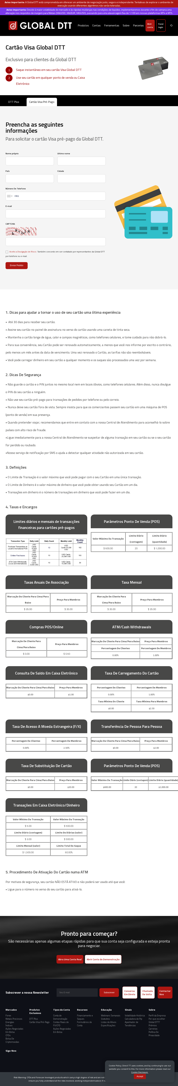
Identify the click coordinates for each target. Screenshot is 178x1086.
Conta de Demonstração (60, 1017)
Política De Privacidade (154, 1033)
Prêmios (153, 1025)
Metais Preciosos (14, 1019)
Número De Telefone (16, 188)
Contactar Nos (165, 992)
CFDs (8, 1035)
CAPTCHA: (10, 223)
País (8, 171)
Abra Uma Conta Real (70, 959)
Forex (8, 1015)
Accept (140, 1076)
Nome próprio (12, 153)
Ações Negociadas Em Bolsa (14, 1030)
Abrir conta (150, 25)
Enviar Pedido (16, 265)
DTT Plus (13, 102)
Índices (9, 1025)
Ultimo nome (63, 153)
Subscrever (109, 992)
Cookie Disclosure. (139, 1072)
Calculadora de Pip (133, 1019)
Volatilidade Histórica (135, 1015)
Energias (10, 1022)
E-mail (9, 206)
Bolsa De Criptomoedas (12, 1040)
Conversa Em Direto (129, 992)
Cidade (60, 171)
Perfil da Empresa (157, 1015)
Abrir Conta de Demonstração (103, 959)
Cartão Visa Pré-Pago (41, 102)
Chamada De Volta (147, 992)
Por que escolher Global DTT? (157, 1020)
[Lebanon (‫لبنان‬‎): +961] (9, 196)
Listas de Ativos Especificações (108, 1024)
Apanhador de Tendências (131, 1024)
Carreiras (153, 1028)
